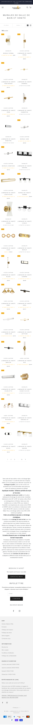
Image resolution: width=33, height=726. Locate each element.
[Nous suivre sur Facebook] (13, 611)
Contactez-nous (16, 576)
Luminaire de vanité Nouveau (8, 418)
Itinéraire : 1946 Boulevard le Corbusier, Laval (14, 695)
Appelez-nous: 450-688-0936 (10, 697)
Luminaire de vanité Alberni (25, 275)
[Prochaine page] (25, 459)
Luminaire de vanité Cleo (8, 248)
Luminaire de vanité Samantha (25, 111)
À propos (4, 627)
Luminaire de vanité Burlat (25, 248)
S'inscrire (16, 598)
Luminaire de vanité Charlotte (8, 390)
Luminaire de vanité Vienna (8, 222)
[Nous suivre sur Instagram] (20, 611)
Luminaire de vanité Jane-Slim (8, 332)
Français (16, 707)
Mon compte (5, 650)
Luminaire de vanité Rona (25, 54)
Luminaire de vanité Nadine (25, 447)
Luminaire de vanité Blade (8, 275)
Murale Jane (24, 139)
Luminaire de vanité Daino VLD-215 (25, 390)
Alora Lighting (8, 301)
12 (21, 459)
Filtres (6, 25)
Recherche (5, 647)
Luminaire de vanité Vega (8, 111)
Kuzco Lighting (24, 50)
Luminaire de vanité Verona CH (25, 418)
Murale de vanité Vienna (24, 193)
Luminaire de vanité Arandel (25, 82)
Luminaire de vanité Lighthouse (8, 193)
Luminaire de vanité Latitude (25, 332)
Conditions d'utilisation (8, 653)
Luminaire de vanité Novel (8, 447)
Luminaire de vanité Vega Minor (8, 82)
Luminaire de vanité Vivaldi (25, 222)
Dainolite (8, 50)
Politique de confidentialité (9, 655)
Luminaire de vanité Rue (25, 361)
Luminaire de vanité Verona (25, 166)
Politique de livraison (7, 629)
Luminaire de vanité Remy (8, 304)
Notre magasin (5, 635)
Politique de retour (7, 632)
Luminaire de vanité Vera (25, 304)
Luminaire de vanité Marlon (8, 361)
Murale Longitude (8, 165)
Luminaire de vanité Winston (8, 139)
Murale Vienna (8, 53)
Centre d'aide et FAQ (7, 624)
